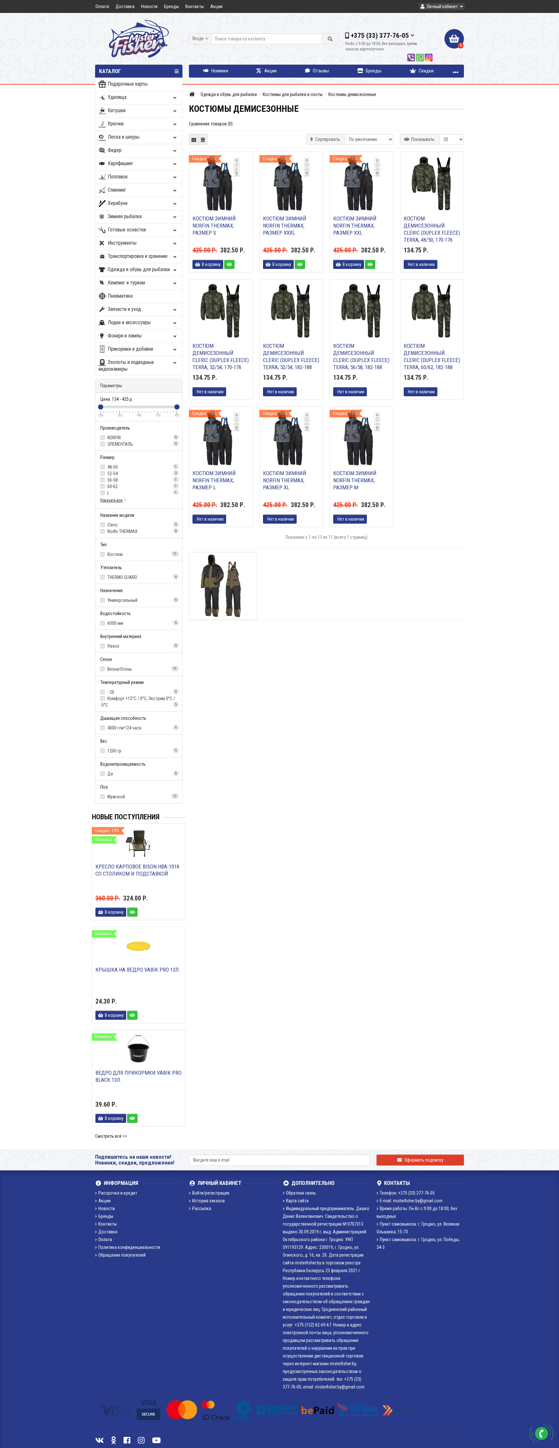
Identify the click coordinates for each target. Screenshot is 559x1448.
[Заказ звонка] (541, 1433)
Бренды (171, 6)
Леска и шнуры (122, 137)
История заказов (208, 1200)
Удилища (116, 97)
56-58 (141, 480)
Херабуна (116, 203)
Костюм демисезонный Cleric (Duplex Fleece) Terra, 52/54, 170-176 (220, 356)
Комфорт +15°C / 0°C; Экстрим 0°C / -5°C (138, 702)
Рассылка (201, 1208)
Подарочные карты (127, 84)
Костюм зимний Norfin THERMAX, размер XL (284, 480)
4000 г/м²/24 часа (141, 727)
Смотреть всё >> (111, 1136)
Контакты (194, 6)
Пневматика (119, 296)
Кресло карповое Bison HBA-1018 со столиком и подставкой (137, 870)
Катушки (116, 110)
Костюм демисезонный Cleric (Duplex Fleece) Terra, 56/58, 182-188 (361, 356)
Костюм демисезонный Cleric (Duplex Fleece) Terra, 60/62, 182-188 (432, 356)
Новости (149, 6)
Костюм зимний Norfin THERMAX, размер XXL (355, 225)
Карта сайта (297, 1200)
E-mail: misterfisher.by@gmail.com (411, 1200)
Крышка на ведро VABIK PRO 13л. (138, 969)
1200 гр (141, 750)
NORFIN (141, 437)
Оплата (102, 6)
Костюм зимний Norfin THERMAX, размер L (214, 480)
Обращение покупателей (122, 1255)
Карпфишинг (119, 163)
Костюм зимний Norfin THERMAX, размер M (355, 480)
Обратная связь (301, 1193)
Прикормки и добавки (129, 349)
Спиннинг (116, 190)
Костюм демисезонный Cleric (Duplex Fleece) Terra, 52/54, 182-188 (291, 356)
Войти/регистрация (210, 1193)
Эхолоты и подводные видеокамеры (126, 365)
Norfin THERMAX (141, 531)
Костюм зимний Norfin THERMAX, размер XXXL (284, 225)
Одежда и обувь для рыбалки (138, 269)
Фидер (114, 150)
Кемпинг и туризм (125, 283)
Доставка (125, 6)
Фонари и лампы (124, 336)
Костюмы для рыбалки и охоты (293, 94)
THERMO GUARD (141, 577)
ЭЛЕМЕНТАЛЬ (141, 444)
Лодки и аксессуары (128, 322)
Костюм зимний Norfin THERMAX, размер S (214, 225)
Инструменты (121, 243)
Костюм (141, 554)
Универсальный (141, 600)
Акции (216, 6)
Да (141, 773)
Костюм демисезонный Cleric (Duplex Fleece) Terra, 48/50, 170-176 (432, 229)
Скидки (425, 71)
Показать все (111, 500)
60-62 (141, 486)
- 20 (141, 692)
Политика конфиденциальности (129, 1247)
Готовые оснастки (126, 230)
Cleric (141, 524)
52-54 (141, 473)
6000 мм (141, 623)
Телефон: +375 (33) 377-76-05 (407, 1193)
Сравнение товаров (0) (211, 123)
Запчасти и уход (123, 309)
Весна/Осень (141, 669)
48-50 (141, 467)
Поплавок (117, 177)
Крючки (115, 124)
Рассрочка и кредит (117, 1193)
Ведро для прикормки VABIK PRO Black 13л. (138, 1076)
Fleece (141, 646)
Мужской (141, 796)
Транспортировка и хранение (137, 256)
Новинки (219, 71)
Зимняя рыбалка (124, 216)
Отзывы (320, 71)
